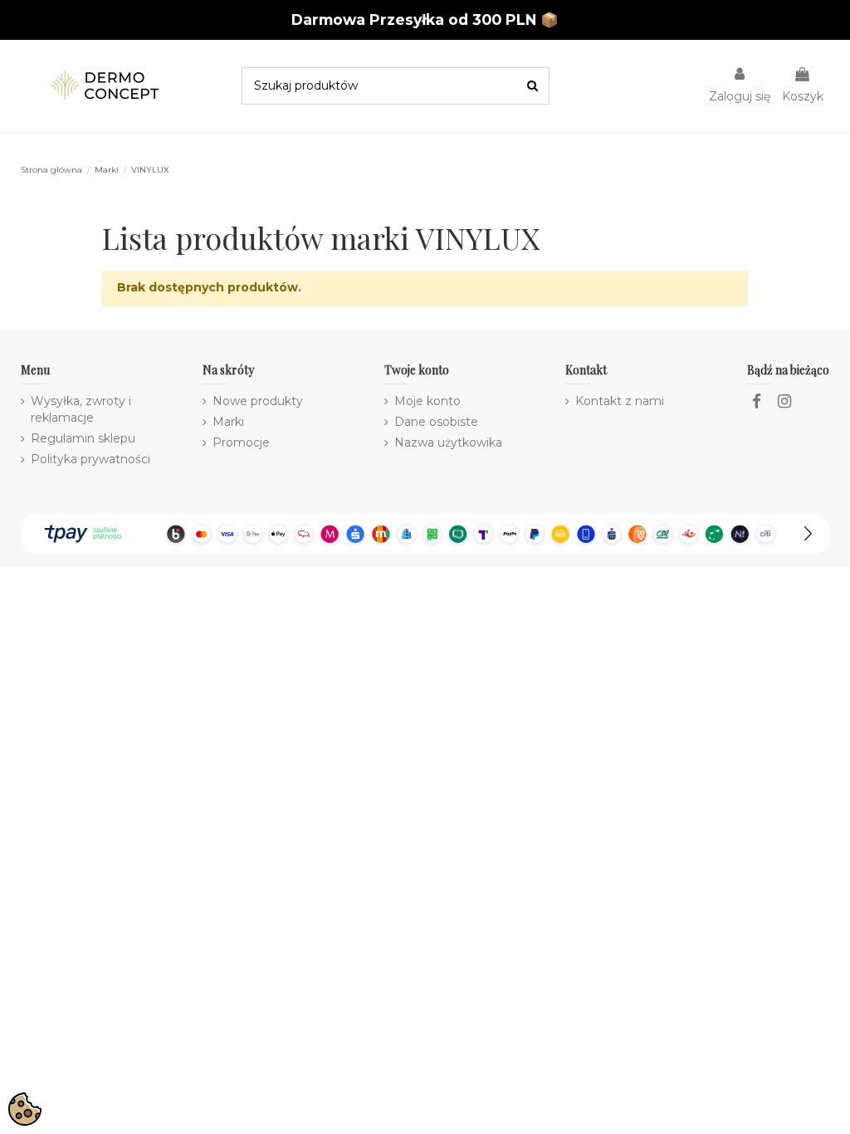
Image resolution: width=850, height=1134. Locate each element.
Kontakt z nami (619, 400)
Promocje (241, 442)
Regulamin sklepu (83, 438)
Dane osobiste (436, 421)
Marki (228, 421)
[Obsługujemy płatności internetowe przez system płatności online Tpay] (424, 532)
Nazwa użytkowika (448, 442)
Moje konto (427, 400)
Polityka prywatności (90, 459)
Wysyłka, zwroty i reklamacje (81, 409)
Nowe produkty (257, 400)
